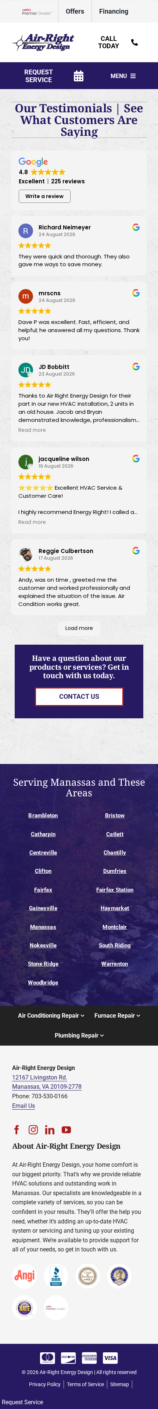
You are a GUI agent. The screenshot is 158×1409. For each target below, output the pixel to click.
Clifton (43, 871)
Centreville (43, 852)
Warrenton (114, 964)
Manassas (43, 927)
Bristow (115, 815)
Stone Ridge (43, 964)
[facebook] (16, 1129)
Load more (79, 628)
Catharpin (43, 834)
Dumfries (115, 871)
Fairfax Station (114, 890)
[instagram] (33, 1129)
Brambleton (43, 815)
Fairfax (43, 890)
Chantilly (115, 852)
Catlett (114, 834)
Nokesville (43, 945)
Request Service (22, 1402)
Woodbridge (43, 982)
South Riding (115, 945)
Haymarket (115, 908)
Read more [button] (32, 430)
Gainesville (43, 908)
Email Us (23, 1105)
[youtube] (66, 1129)
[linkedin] (49, 1129)
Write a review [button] (44, 196)
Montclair (115, 927)
